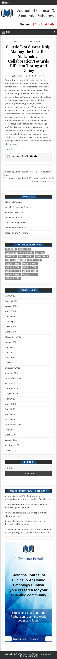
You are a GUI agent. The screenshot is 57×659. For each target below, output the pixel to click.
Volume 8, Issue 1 (30, 271)
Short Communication (15, 260)
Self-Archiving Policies (16, 222)
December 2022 (13, 337)
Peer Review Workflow (16, 233)
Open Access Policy (14, 212)
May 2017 (10, 430)
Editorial (40, 252)
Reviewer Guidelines (15, 228)
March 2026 (11, 301)
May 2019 (10, 419)
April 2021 (10, 363)
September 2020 (13, 388)
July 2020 (10, 399)
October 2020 (12, 383)
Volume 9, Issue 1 (13, 274)
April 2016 (10, 435)
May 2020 (10, 409)
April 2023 (10, 332)
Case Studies (24, 249)
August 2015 (11, 440)
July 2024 (10, 316)
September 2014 (13, 445)
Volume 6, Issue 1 (30, 263)
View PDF (10, 149)
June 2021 (10, 352)
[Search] (54, 32)
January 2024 (12, 321)
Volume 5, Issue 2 (34, 41)
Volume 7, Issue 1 (30, 267)
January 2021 (12, 373)
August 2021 (11, 342)
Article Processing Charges (18, 207)
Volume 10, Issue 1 (30, 274)
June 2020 (10, 404)
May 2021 (10, 357)
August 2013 (11, 450)
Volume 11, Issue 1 (13, 278)
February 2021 (12, 368)
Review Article (42, 256)
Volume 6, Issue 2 (13, 267)
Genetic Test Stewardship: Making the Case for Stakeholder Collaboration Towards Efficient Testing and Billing (28, 58)
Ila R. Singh (19, 75)
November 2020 (13, 378)
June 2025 (10, 311)
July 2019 (10, 414)
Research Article (26, 256)
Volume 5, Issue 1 (34, 260)
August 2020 (11, 394)
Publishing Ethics (13, 217)
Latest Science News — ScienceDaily (29, 490)
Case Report (21, 41)
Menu (7, 2)
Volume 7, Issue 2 (13, 271)
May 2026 (10, 296)
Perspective (11, 256)
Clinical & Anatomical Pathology (19, 252)
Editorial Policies (13, 202)
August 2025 (11, 306)
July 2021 (10, 347)
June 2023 (10, 327)
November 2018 (13, 424)
